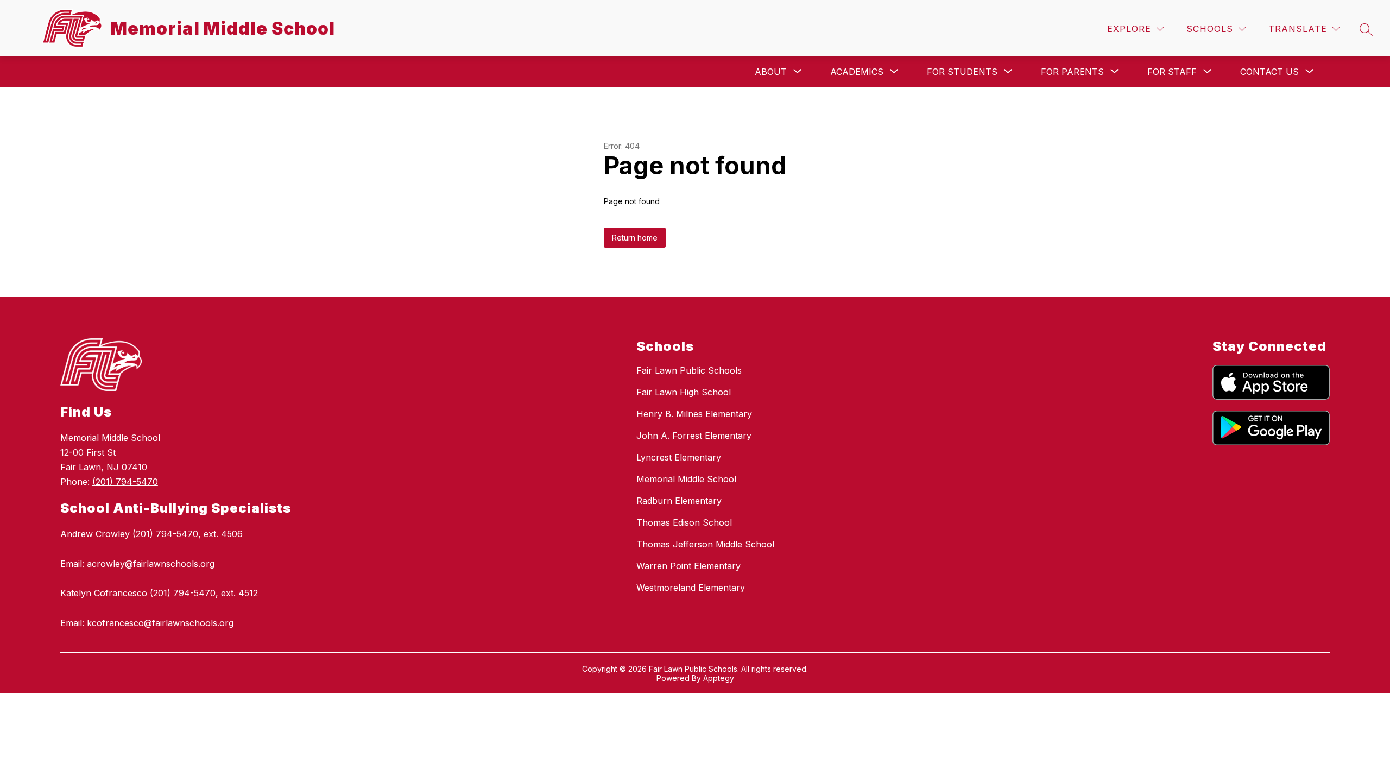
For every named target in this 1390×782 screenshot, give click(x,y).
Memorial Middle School (686, 479)
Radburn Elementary (679, 500)
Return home (635, 237)
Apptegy (718, 678)
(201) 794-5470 (125, 481)
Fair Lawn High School (683, 392)
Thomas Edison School (684, 522)
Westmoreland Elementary (690, 587)
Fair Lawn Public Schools (689, 370)
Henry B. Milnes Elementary (694, 413)
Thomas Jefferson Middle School (705, 544)
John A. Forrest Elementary (693, 435)
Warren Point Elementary (688, 565)
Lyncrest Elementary (678, 457)
